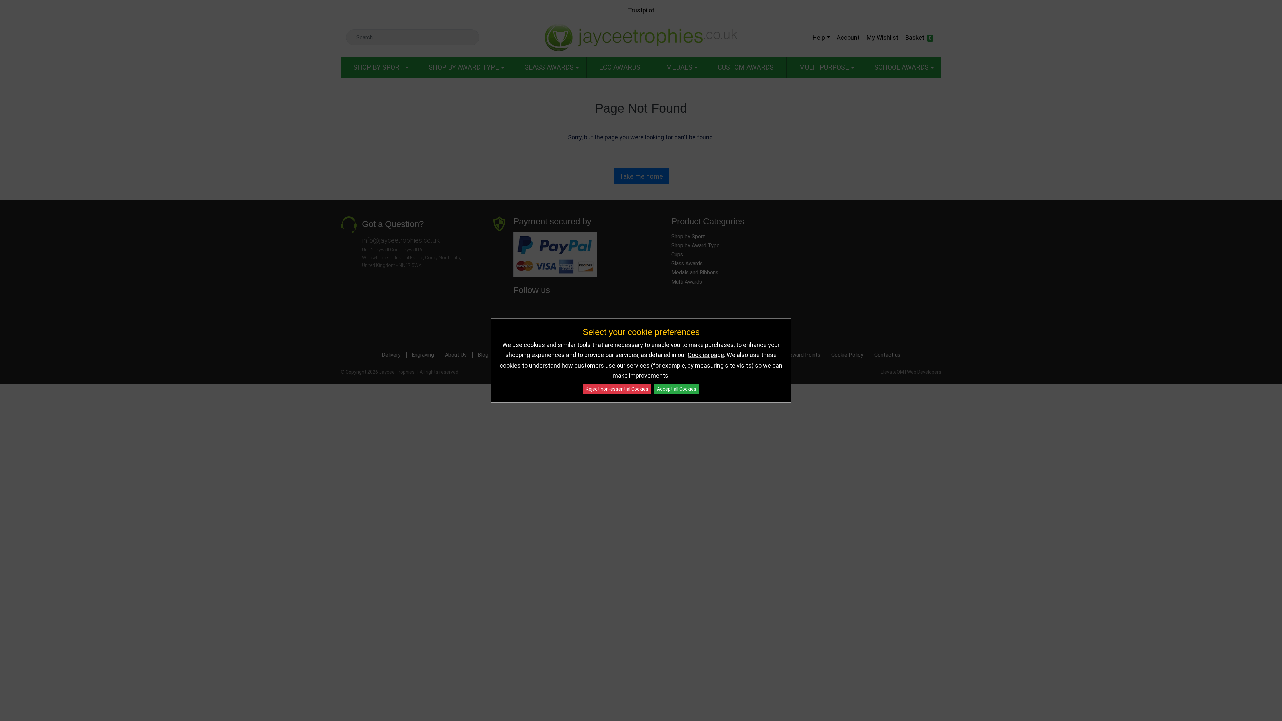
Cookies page (706, 354)
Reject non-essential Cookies (617, 388)
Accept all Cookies (676, 388)
